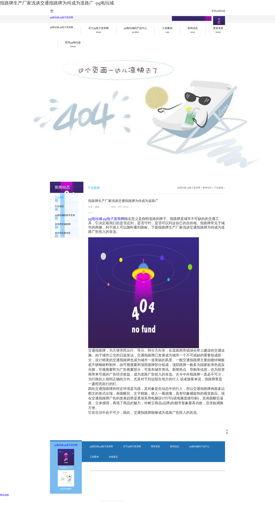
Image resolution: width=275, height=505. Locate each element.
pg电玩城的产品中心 (199, 446)
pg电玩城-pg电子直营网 (61, 17)
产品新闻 (59, 197)
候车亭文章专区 (63, 233)
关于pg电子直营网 (132, 446)
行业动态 (59, 206)
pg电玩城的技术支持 (65, 215)
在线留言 (113, 457)
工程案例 (94, 457)
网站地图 (4, 495)
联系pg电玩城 (218, 11)
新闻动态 (207, 187)
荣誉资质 (155, 446)
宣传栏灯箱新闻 (63, 224)
